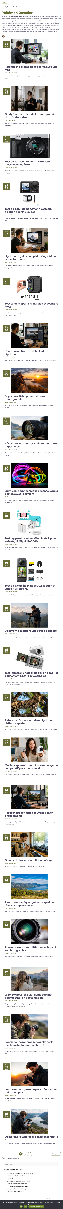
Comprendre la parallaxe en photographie (31, 1136)
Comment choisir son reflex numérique (29, 860)
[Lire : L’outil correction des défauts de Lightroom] (29, 335)
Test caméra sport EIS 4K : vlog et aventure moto (31, 305)
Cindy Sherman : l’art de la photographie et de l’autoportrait (30, 116)
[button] (31, 3)
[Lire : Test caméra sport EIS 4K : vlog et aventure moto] (29, 288)
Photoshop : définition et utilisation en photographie (29, 814)
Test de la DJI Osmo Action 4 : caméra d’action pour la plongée (28, 210)
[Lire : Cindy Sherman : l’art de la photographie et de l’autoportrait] (29, 98)
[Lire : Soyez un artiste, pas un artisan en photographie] (29, 380)
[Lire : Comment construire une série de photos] (29, 615)
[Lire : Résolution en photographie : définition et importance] (29, 428)
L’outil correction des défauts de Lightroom (25, 353)
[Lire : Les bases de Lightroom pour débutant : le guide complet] (29, 1074)
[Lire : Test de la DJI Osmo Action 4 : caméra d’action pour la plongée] (29, 193)
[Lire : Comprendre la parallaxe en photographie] (29, 1121)
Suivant (55, 1154)
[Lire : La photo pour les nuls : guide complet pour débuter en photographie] (29, 979)
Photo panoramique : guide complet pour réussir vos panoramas (31, 904)
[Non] (61, 1204)
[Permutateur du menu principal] (59, 2)
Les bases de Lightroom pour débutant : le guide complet (31, 1091)
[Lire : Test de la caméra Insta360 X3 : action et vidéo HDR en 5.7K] (29, 570)
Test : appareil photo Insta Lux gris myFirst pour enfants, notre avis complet (31, 674)
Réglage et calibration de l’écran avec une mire (31, 68)
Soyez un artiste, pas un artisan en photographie (26, 398)
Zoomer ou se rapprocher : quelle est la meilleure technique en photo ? (29, 1044)
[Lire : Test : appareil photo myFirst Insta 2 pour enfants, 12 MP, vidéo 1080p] (29, 522)
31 (31, 1154)
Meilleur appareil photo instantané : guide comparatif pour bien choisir (31, 767)
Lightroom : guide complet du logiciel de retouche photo (30, 258)
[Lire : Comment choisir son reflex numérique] (29, 844)
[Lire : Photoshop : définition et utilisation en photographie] (29, 797)
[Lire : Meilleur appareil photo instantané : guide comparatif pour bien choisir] (29, 749)
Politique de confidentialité (36, 1206)
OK (21, 1206)
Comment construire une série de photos (31, 630)
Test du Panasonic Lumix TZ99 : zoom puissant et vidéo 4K (28, 163)
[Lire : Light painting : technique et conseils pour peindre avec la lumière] (29, 475)
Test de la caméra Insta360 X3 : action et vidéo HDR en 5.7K (30, 587)
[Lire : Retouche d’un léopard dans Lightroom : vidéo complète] (29, 704)
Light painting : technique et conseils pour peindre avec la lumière (31, 492)
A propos (47, 1198)
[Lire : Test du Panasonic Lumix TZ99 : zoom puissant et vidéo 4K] (29, 146)
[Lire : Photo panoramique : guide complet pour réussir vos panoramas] (29, 886)
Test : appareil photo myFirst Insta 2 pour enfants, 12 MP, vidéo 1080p (30, 540)
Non (25, 1206)
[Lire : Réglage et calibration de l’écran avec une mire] (29, 51)
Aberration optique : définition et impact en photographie (30, 949)
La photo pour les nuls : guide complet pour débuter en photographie (28, 996)
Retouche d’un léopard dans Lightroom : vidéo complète (30, 722)
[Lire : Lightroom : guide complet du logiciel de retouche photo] (29, 240)
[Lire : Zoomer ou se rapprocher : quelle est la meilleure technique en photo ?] (29, 1026)
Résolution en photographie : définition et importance (31, 445)
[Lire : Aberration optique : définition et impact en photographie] (29, 931)
